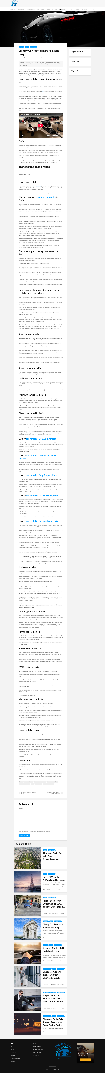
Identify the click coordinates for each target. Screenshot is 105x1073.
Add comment (37, 57)
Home (12, 1046)
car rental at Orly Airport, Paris (41, 475)
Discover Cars (35, 93)
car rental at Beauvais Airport (41, 438)
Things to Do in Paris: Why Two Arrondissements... (53, 856)
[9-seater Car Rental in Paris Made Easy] (27, 952)
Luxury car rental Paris (52, 781)
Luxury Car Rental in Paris (40, 781)
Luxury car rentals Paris (24, 784)
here (43, 91)
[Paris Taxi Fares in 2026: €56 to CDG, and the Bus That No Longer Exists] (27, 905)
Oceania (48, 9)
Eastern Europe (31, 9)
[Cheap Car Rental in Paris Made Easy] (27, 929)
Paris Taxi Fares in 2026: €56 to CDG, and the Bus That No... (54, 903)
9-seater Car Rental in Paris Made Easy (54, 949)
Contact (13, 1061)
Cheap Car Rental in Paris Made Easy (53, 926)
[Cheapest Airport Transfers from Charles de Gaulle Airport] (27, 976)
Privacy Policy (36, 1055)
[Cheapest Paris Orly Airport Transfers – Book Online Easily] (27, 1023)
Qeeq (41, 93)
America (12, 9)
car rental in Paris (36, 186)
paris (32, 784)
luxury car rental (22, 147)
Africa (42, 9)
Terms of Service (37, 1058)
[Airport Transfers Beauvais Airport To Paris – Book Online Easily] (27, 1000)
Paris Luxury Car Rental (48, 784)
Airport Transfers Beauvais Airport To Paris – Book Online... (53, 998)
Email (34, 825)
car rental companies (45, 197)
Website (49, 825)
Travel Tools (83, 9)
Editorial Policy (37, 1052)
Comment (20, 808)
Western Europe (20, 9)
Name (20, 825)
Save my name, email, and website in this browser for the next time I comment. (35, 831)
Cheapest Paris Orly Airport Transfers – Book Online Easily (53, 1022)
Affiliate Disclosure (38, 1049)
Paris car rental (38, 784)
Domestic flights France (24, 171)
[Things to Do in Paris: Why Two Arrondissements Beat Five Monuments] (27, 858)
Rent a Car (13, 1049)
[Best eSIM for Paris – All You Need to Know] (27, 881)
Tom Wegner (21, 57)
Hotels (77, 9)
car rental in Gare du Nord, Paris (42, 495)
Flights (72, 9)
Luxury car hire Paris (28, 781)
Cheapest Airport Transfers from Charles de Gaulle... (52, 974)
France (27, 47)
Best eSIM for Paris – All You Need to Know (54, 878)
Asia (38, 9)
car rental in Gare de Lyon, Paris (42, 521)
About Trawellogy (37, 1046)
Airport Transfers (63, 9)
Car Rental (54, 9)
